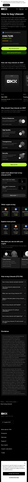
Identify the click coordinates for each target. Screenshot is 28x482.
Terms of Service (16, 365)
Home (2, 401)
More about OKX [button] (6, 429)
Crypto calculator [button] (6, 449)
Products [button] (4, 433)
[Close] (25, 463)
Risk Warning (19, 362)
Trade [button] (3, 452)
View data (4, 147)
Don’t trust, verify (6, 124)
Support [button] (3, 441)
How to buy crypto (11, 401)
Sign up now (14, 164)
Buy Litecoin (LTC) (14, 48)
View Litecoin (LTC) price (14, 52)
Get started (5, 136)
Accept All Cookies (14, 473)
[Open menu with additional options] (26, 9)
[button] (17, 9)
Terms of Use (10, 362)
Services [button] (3, 437)
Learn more (5, 159)
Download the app (5, 99)
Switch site (6, 5)
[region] (14, 471)
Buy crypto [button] (4, 445)
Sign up (21, 9)
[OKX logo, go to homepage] (4, 9)
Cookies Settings (14, 477)
